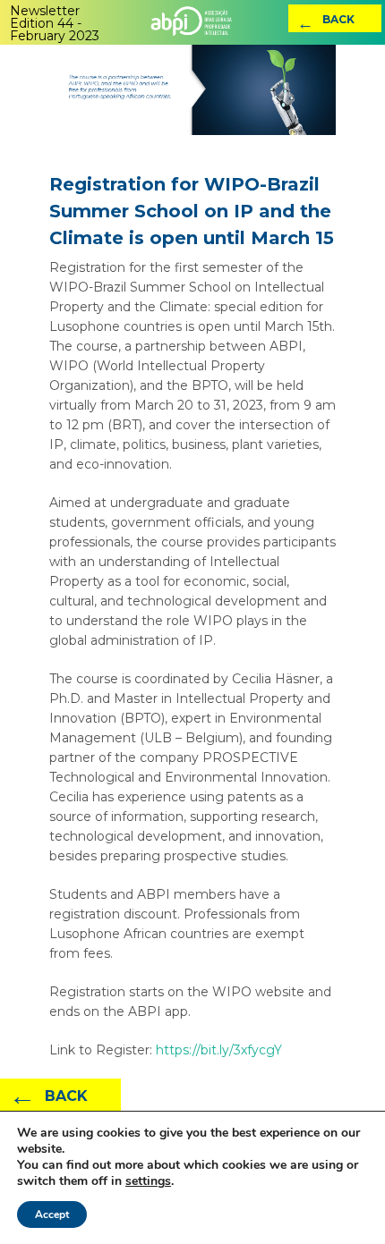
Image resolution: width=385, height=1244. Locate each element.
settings (148, 1181)
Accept (52, 1214)
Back (326, 22)
